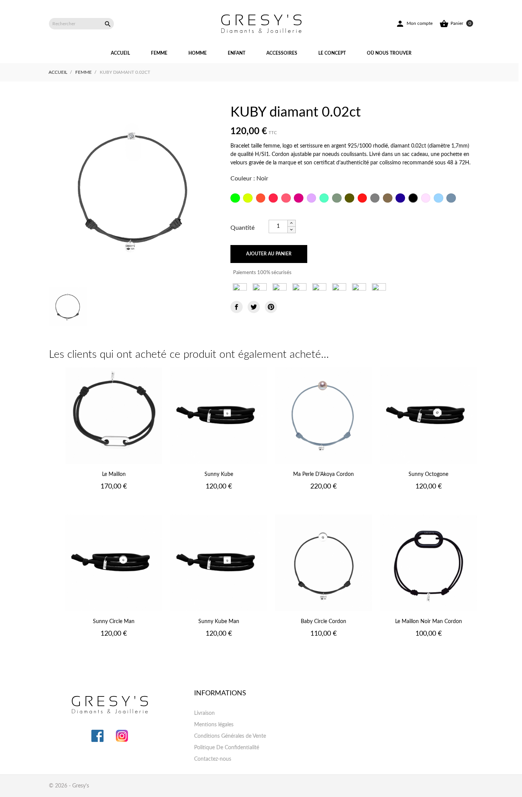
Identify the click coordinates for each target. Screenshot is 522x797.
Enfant (236, 53)
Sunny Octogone (428, 474)
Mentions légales (213, 724)
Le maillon (114, 474)
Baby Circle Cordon (323, 621)
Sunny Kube (218, 474)
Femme (159, 53)
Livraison (204, 713)
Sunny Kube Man (218, 621)
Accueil (120, 53)
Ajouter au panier (269, 254)
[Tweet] (254, 307)
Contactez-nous (212, 759)
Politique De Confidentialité (226, 747)
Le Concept (332, 53)
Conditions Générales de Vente (230, 736)
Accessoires (281, 53)
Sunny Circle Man (114, 621)
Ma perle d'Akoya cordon (323, 474)
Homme (197, 53)
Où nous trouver (389, 53)
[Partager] (236, 307)
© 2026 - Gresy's (69, 786)
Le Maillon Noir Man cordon (428, 621)
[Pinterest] (271, 307)
